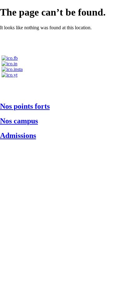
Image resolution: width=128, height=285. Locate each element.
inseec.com (64, 88)
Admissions (18, 135)
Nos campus (19, 121)
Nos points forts (25, 106)
